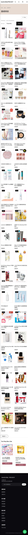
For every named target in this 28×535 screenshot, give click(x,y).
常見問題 (3, 503)
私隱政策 (3, 518)
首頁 (2, 7)
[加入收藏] (11, 446)
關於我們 (3, 513)
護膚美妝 (9, 7)
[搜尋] (15, 2)
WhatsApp (4, 527)
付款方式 (3, 494)
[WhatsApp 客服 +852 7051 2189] (25, 532)
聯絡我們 (3, 501)
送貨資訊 (3, 491)
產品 (5, 7)
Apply (19, 23)
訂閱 (24, 484)
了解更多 (3, 436)
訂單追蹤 (3, 506)
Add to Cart (7, 463)
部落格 (3, 515)
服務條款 (3, 520)
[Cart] (22, 2)
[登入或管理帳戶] (19, 2)
